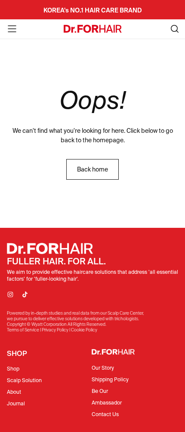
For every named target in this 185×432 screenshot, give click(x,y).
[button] (12, 29)
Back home (92, 169)
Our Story (103, 368)
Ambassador (107, 402)
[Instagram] (10, 294)
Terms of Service (23, 330)
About (14, 392)
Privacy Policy (55, 330)
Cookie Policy (84, 330)
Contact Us (105, 414)
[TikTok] (25, 294)
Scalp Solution (24, 380)
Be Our (100, 391)
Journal (16, 403)
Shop (13, 368)
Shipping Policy (110, 379)
